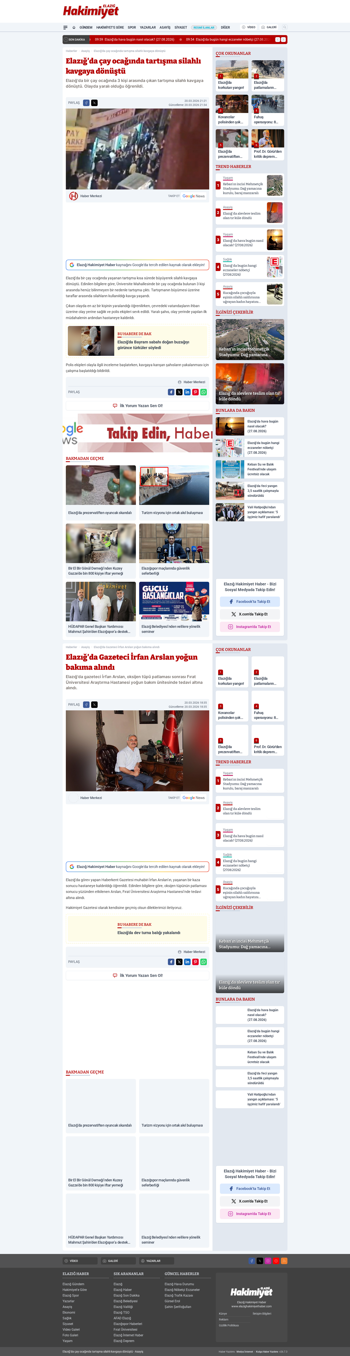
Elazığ (118, 1284)
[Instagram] (268, 1261)
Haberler (71, 51)
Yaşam (68, 1341)
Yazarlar (148, 27)
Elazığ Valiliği (123, 1307)
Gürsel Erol (172, 1301)
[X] (260, 1261)
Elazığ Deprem (124, 1341)
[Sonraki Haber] (283, 39)
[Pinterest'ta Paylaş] (195, 392)
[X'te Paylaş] (94, 103)
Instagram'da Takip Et (253, 627)
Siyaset (181, 27)
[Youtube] (276, 1261)
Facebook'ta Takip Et (253, 601)
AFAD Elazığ (122, 1318)
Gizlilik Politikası (229, 1325)
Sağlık (67, 1318)
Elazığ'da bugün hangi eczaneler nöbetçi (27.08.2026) (227, 39)
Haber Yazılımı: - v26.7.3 (253, 1351)
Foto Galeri (70, 1335)
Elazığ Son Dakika (127, 1295)
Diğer (225, 27)
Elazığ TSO (121, 1312)
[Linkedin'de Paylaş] (187, 392)
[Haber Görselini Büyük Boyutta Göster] (137, 149)
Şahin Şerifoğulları (178, 1307)
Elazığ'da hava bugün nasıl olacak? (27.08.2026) (132, 39)
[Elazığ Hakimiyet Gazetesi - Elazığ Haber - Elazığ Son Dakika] (251, 1293)
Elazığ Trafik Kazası (179, 1295)
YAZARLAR (153, 1260)
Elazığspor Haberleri (128, 1324)
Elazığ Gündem (73, 1284)
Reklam (223, 1319)
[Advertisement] (137, 231)
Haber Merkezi (91, 196)
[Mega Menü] (65, 27)
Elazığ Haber (123, 1290)
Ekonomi (69, 1312)
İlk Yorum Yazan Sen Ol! (141, 405)
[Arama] (284, 27)
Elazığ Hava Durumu (179, 1284)
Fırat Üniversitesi (125, 1329)
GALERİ (271, 27)
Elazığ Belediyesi (126, 1301)
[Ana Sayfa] (74, 28)
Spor (132, 27)
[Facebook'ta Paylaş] (86, 103)
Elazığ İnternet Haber (128, 1335)
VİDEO (251, 27)
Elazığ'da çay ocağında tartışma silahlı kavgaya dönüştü (129, 51)
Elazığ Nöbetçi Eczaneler (182, 1290)
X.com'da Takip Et (253, 614)
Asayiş (165, 27)
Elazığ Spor (71, 1295)
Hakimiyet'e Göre (110, 27)
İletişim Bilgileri (262, 1313)
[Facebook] (252, 1261)
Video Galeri (71, 1329)
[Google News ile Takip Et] (193, 196)
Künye (223, 1313)
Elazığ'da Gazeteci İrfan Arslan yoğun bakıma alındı (127, 647)
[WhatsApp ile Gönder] (203, 392)
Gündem (86, 27)
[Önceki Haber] (277, 39)
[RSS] (284, 1261)
